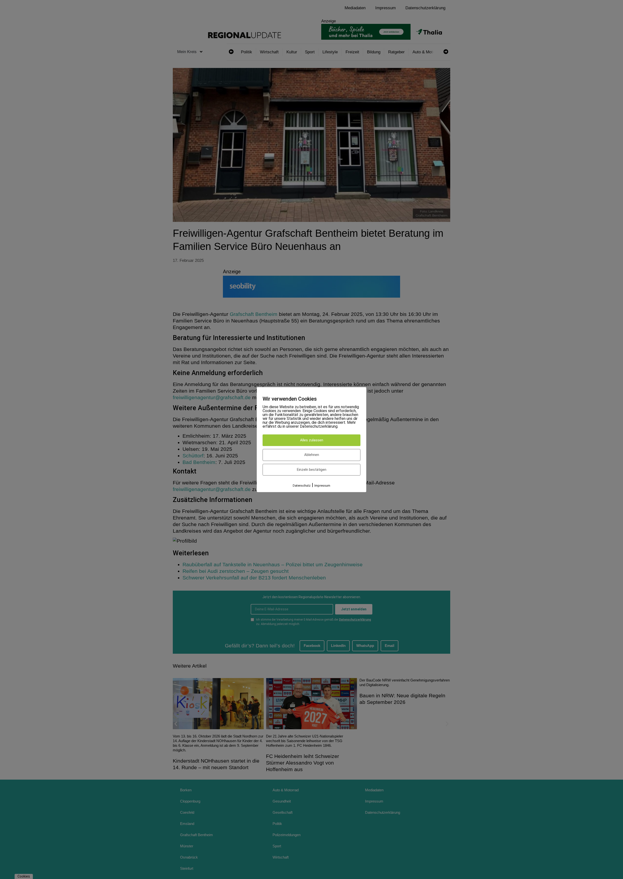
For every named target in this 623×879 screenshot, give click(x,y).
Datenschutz (302, 486)
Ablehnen (311, 455)
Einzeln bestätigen (311, 469)
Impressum (322, 486)
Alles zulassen (311, 440)
